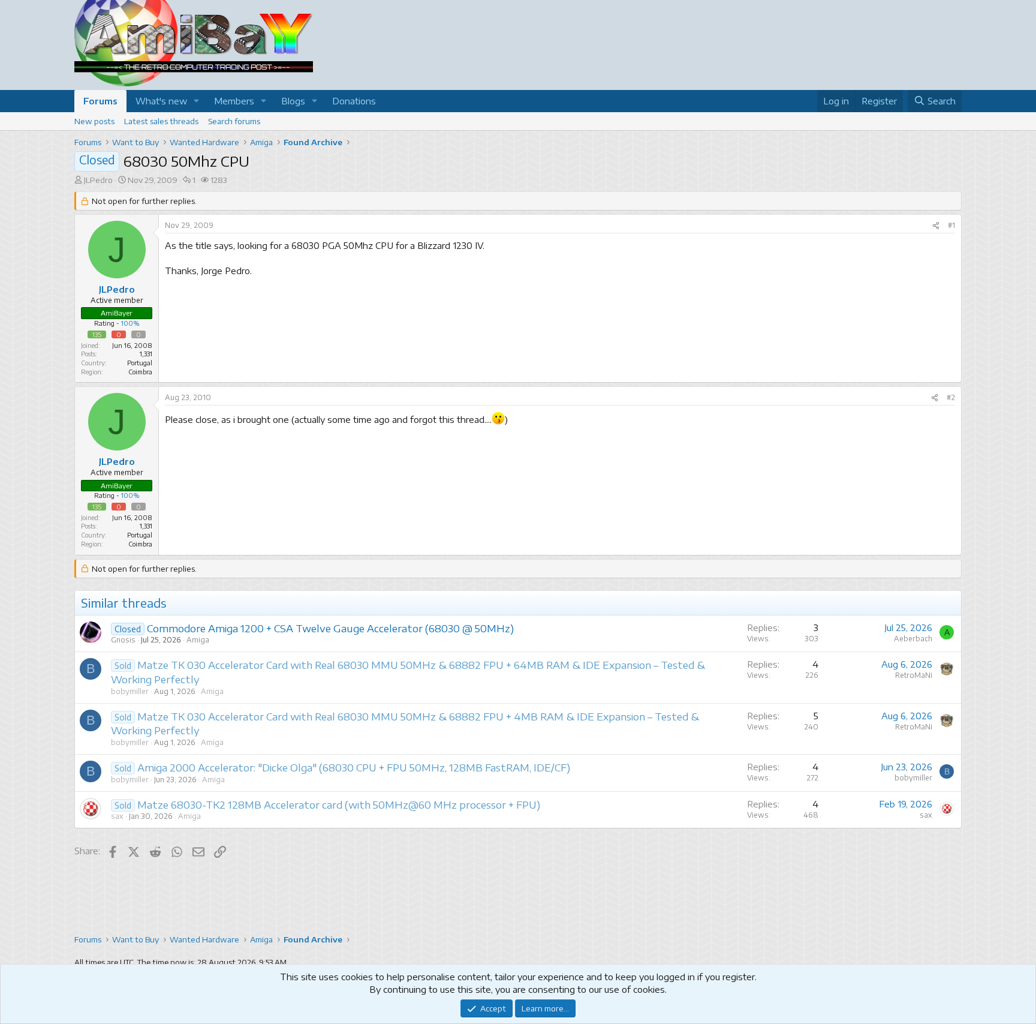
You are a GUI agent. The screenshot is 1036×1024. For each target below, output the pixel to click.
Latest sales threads (161, 121)
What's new (161, 100)
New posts (94, 121)
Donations (354, 100)
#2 (951, 397)
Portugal (139, 363)
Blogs (293, 100)
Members (234, 100)
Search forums (234, 121)
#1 (951, 225)
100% (130, 323)
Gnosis (123, 639)
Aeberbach (913, 638)
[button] (196, 101)
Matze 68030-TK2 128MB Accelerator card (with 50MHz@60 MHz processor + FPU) (338, 804)
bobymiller (130, 691)
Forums (100, 100)
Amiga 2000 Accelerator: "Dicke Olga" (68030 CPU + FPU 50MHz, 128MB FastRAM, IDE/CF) (353, 767)
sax (117, 816)
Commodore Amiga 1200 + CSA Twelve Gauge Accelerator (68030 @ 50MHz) (330, 628)
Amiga (197, 639)
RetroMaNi (913, 675)
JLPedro (98, 180)
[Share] (936, 226)
